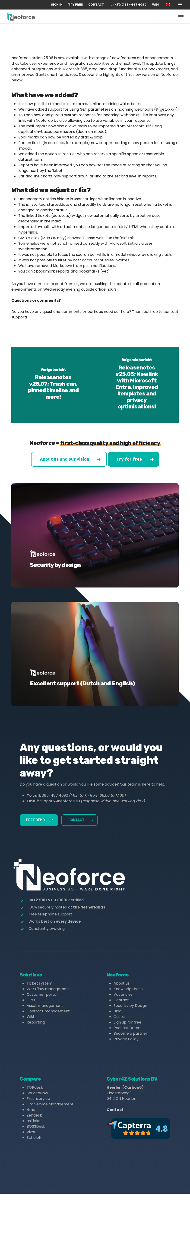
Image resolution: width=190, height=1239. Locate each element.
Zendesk (34, 1115)
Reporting (36, 1022)
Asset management (45, 1005)
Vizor (31, 1132)
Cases (119, 1016)
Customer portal (42, 994)
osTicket (34, 1120)
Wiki (30, 1016)
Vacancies (123, 994)
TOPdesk (35, 1087)
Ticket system (39, 983)
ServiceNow (37, 1093)
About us (122, 983)
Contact (121, 1000)
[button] (181, 16)
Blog (117, 1011)
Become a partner (130, 1033)
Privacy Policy (126, 1039)
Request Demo (127, 1027)
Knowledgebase (128, 989)
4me (31, 1109)
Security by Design (130, 1005)
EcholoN (34, 1137)
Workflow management (48, 989)
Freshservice (38, 1098)
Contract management (48, 1011)
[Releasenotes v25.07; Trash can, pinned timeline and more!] (53, 385)
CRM (31, 1000)
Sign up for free (127, 1022)
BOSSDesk (36, 1126)
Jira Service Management (50, 1104)
